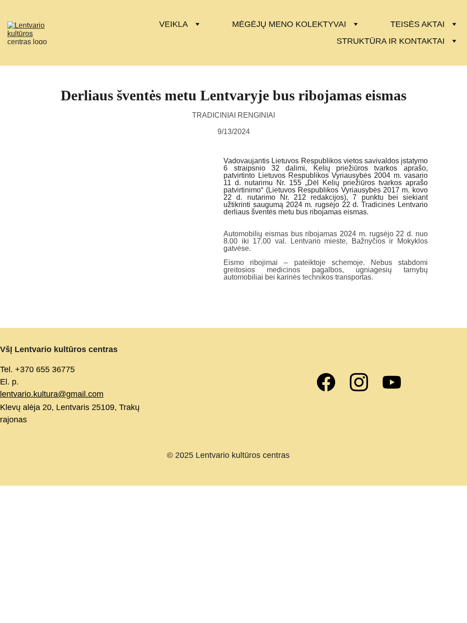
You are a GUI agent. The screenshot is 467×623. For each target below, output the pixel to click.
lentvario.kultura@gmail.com (52, 394)
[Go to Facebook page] (330, 382)
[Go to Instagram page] (363, 382)
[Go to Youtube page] (392, 382)
